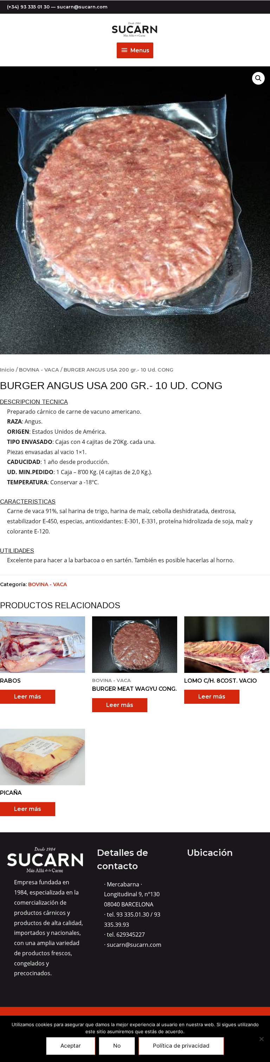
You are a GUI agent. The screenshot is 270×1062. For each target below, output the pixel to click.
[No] (261, 1038)
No (117, 1045)
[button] (258, 78)
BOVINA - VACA (39, 370)
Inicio (7, 370)
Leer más (27, 696)
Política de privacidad (181, 1045)
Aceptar (70, 1045)
